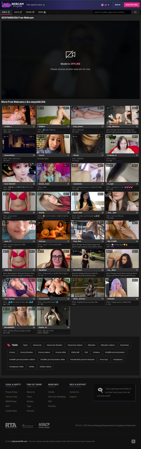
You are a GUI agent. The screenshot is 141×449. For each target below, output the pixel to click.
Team (29, 397)
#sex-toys (104, 359)
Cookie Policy (11, 411)
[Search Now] (135, 12)
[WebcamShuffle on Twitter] (133, 441)
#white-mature (45, 367)
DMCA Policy (11, 401)
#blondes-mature (108, 345)
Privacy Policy (11, 392)
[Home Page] (12, 4)
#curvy (12, 352)
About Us (31, 392)
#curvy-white (60, 352)
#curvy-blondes (26, 352)
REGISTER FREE (132, 5)
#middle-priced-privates (115, 352)
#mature (96, 352)
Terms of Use (11, 397)
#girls (25, 345)
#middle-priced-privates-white (52, 359)
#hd (86, 352)
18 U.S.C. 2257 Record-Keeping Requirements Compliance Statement (105, 425)
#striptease (118, 359)
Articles (30, 401)
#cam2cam (124, 345)
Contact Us (74, 392)
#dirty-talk (75, 352)
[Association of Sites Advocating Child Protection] (44, 425)
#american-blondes (54, 345)
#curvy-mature (44, 352)
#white (31, 367)
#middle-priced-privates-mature (22, 359)
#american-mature (75, 345)
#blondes (91, 345)
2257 (8, 406)
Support (73, 397)
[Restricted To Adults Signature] (11, 425)
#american (37, 345)
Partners (52, 406)
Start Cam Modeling (57, 397)
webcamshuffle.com (19, 441)
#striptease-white (16, 367)
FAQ (50, 401)
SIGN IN (117, 5)
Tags (29, 406)
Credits (51, 392)
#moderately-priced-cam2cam (82, 359)
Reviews (30, 411)
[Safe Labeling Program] (27, 425)
